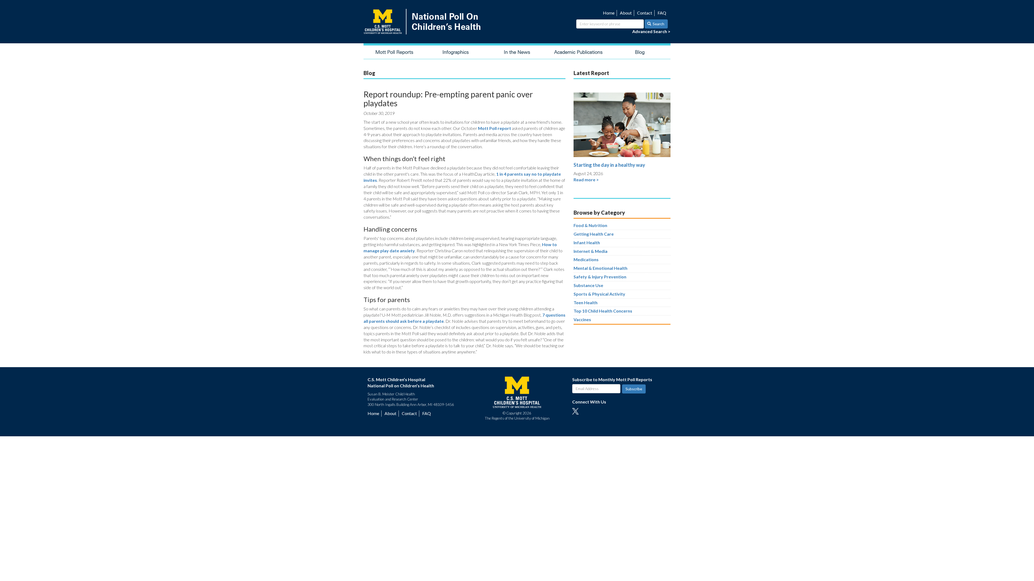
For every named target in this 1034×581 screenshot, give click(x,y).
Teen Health (586, 302)
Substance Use (588, 285)
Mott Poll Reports (394, 52)
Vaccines (582, 319)
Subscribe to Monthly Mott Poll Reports (612, 379)
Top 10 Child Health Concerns (603, 310)
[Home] (423, 21)
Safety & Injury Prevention (600, 276)
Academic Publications (578, 52)
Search (658, 24)
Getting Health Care (594, 233)
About (626, 12)
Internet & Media (590, 251)
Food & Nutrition (590, 225)
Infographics (455, 52)
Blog (640, 52)
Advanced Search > (651, 31)
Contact (644, 12)
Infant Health (587, 242)
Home (608, 12)
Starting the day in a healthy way (609, 165)
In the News (517, 52)
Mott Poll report (494, 128)
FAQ (662, 12)
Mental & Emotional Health (600, 268)
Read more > (586, 179)
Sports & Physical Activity (599, 293)
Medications (586, 259)
